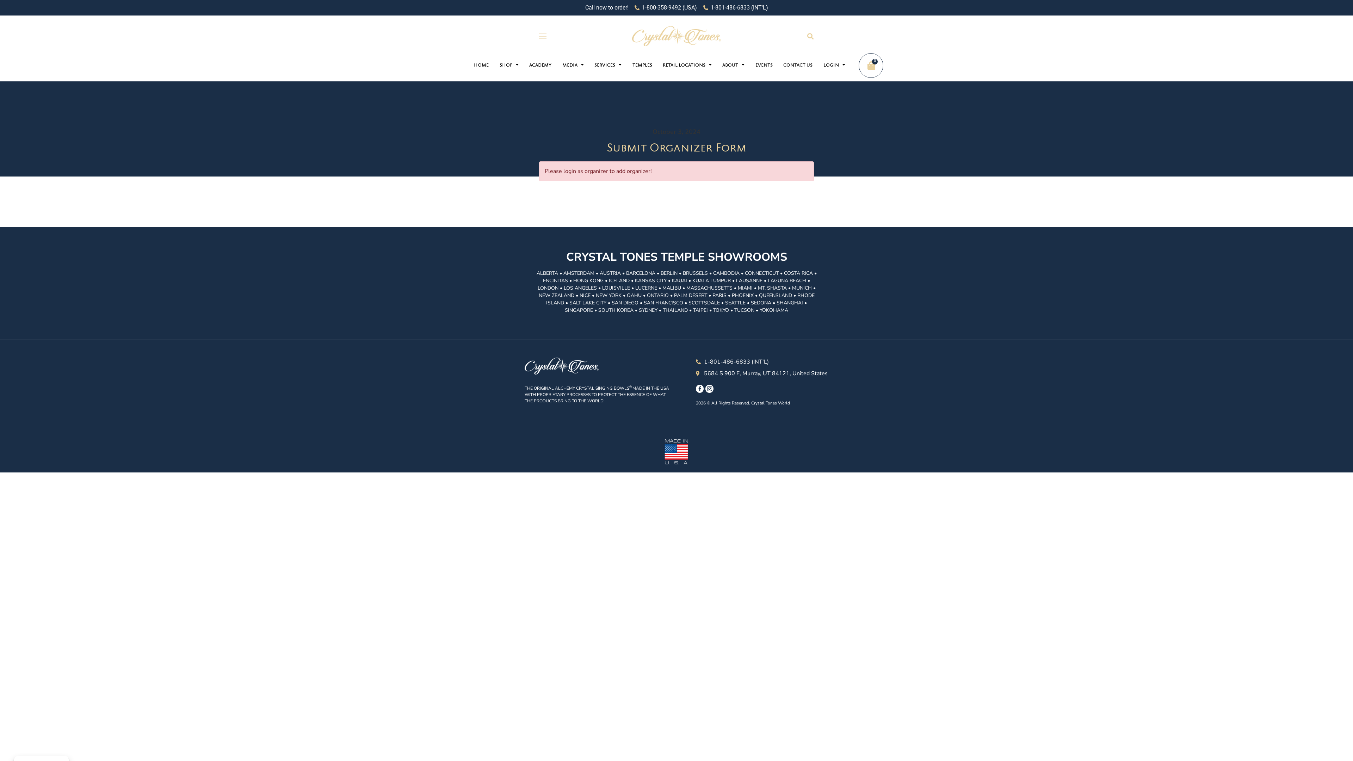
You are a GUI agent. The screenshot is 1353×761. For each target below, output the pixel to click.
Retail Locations (684, 65)
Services (604, 65)
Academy (540, 65)
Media (569, 65)
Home (481, 65)
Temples (642, 65)
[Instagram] (709, 388)
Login (831, 65)
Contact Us (798, 65)
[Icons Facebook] (700, 388)
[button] (810, 36)
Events (764, 65)
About (730, 65)
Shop (506, 65)
